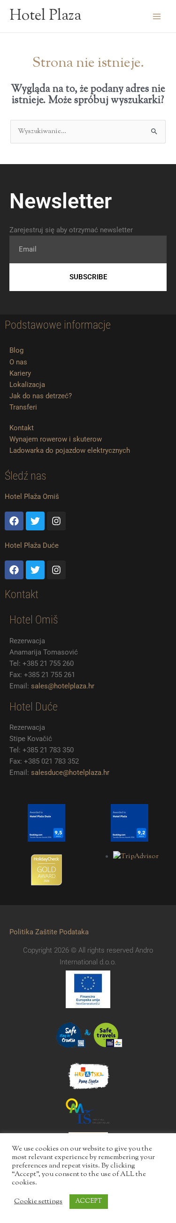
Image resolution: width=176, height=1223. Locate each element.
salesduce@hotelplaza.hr (70, 772)
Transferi (23, 407)
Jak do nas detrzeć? (40, 396)
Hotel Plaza (45, 16)
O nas (18, 362)
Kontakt (21, 428)
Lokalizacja (27, 384)
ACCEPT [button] (88, 1201)
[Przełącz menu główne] (157, 16)
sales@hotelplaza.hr (62, 686)
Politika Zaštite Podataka (49, 932)
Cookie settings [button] (38, 1202)
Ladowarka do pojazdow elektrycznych (69, 450)
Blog (16, 350)
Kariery (20, 373)
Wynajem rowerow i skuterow (55, 439)
